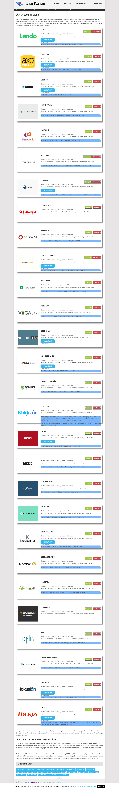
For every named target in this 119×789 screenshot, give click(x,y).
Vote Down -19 (97, 157)
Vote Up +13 (88, 56)
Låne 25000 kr (60, 769)
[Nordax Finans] (28, 563)
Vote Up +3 (88, 106)
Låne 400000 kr (64, 775)
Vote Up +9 (88, 232)
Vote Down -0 (97, 81)
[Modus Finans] (28, 362)
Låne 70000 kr (31, 772)
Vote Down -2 (97, 106)
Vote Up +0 (88, 307)
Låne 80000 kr (41, 772)
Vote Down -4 (97, 583)
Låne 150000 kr (82, 772)
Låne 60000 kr (21, 772)
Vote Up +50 (87, 31)
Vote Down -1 (97, 282)
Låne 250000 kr (31, 775)
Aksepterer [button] (101, 786)
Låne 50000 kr (90, 769)
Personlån (67, 4)
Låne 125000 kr (72, 772)
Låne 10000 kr (30, 769)
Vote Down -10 (97, 182)
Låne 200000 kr (21, 775)
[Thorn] (28, 438)
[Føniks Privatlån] (28, 388)
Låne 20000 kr (50, 769)
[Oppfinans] (28, 162)
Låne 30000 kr (70, 769)
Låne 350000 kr (53, 775)
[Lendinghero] (28, 488)
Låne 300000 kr (42, 775)
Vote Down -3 (97, 232)
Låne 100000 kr (61, 772)
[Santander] (28, 212)
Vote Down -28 (97, 31)
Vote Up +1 (88, 383)
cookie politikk (77, 786)
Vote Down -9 (97, 56)
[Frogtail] (28, 588)
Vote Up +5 (88, 583)
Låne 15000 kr (40, 769)
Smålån (56, 4)
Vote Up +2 (88, 257)
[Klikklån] (28, 413)
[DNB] (28, 639)
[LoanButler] (28, 111)
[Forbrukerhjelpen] (28, 664)
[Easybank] (28, 136)
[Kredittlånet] (28, 538)
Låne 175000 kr (93, 772)
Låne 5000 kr (20, 769)
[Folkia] (28, 714)
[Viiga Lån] (28, 312)
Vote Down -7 (97, 207)
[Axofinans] (28, 61)
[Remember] (28, 614)
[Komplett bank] (28, 262)
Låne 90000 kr (51, 772)
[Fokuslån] (28, 689)
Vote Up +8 (88, 182)
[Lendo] (28, 36)
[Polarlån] (28, 513)
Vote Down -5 (97, 659)
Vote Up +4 (88, 357)
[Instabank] (28, 287)
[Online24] (28, 237)
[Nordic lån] (28, 337)
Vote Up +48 (87, 157)
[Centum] (28, 187)
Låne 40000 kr (80, 769)
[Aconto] (28, 86)
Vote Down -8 (97, 634)
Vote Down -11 (97, 257)
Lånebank (58, 783)
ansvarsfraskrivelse (90, 786)
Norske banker (81, 4)
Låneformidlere (96, 4)
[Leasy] (28, 463)
